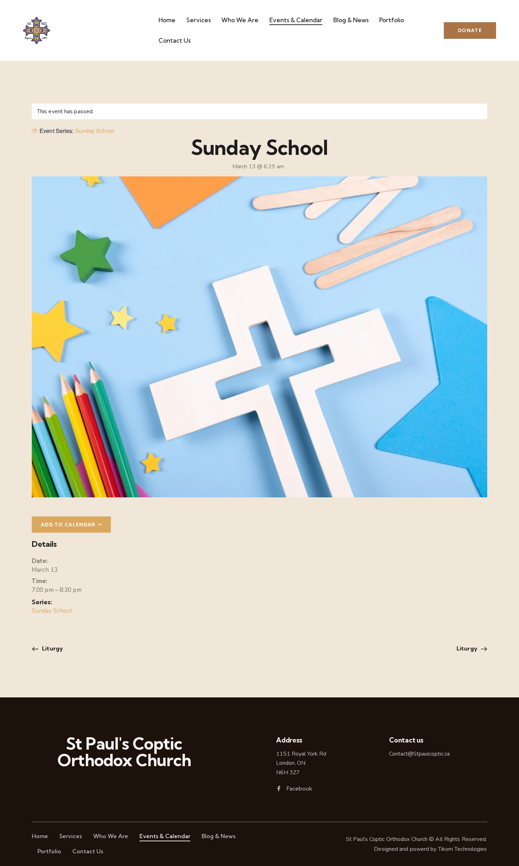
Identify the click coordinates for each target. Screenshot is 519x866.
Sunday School (52, 611)
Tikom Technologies (462, 849)
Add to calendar (68, 524)
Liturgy (52, 648)
